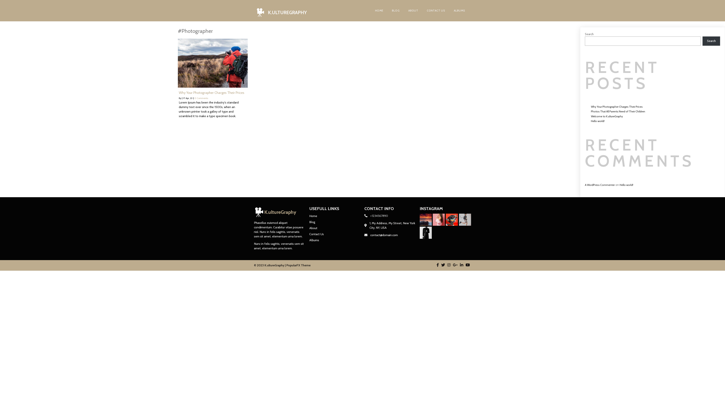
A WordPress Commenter (600, 185)
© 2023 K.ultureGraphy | (270, 265)
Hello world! (598, 121)
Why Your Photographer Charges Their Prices (617, 106)
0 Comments (201, 98)
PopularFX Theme (298, 265)
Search (589, 34)
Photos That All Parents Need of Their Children (618, 111)
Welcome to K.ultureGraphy (607, 116)
